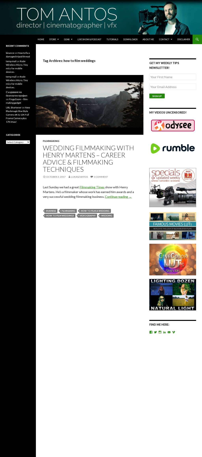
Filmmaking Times (92, 187)
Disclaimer (183, 39)
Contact (164, 39)
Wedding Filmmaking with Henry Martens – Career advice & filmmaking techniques (88, 158)
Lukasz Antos (79, 176)
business (51, 211)
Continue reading (118, 196)
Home (41, 39)
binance (10, 52)
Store (52, 39)
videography (87, 215)
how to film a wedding (95, 211)
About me (148, 39)
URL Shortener (14, 107)
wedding (106, 215)
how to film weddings (60, 215)
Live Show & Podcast (89, 39)
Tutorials (112, 39)
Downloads (130, 39)
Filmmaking (51, 140)
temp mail (11, 61)
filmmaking (68, 211)
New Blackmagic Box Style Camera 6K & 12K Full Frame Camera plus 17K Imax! (18, 114)
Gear (67, 39)
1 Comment (101, 176)
